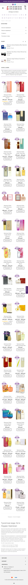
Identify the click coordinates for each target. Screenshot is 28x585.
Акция (3, 41)
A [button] (2, 14)
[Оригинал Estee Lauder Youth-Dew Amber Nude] (7, 143)
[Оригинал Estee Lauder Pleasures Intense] (20, 225)
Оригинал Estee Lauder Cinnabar (7, 371)
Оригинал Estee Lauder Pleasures (8, 289)
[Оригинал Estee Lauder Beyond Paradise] (20, 414)
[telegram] (15, 4)
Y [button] (23, 17)
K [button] (21, 14)
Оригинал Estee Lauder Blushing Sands (20, 397)
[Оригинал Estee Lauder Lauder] (20, 116)
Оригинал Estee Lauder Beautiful (7, 477)
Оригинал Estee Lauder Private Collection (7, 235)
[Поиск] (25, 8)
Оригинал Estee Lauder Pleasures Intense (20, 235)
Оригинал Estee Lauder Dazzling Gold (20, 344)
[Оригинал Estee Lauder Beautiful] (7, 468)
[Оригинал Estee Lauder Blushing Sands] (20, 388)
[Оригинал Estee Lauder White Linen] (7, 171)
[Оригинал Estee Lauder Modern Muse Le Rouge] (20, 86)
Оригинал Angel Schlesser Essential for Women (16, 59)
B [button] (4, 14)
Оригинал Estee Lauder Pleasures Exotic (8, 262)
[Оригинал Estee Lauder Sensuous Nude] (7, 197)
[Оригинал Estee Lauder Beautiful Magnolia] (20, 494)
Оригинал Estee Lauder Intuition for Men (20, 290)
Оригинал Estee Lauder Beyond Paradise (20, 424)
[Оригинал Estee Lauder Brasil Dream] (7, 388)
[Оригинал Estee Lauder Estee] (7, 336)
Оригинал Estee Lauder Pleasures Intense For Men (8, 126)
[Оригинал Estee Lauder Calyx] (20, 362)
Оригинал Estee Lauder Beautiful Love (8, 451)
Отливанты (3, 33)
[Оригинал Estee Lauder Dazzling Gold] (20, 336)
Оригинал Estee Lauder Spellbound (20, 180)
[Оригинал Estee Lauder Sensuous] (20, 197)
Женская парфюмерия (6, 27)
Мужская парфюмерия (6, 30)
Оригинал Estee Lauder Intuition (20, 317)
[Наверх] (14, 583)
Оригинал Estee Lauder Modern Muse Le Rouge (20, 96)
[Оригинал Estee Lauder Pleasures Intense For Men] (7, 116)
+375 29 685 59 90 (15, 7)
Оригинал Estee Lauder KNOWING (7, 317)
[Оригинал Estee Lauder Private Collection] (7, 225)
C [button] (6, 14)
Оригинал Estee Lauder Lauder (20, 125)
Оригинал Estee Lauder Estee (7, 344)
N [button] (2, 17)
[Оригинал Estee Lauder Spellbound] (20, 171)
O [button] (4, 17)
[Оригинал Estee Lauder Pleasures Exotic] (7, 252)
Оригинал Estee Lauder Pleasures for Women (7, 96)
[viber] (13, 4)
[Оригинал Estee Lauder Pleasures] (7, 280)
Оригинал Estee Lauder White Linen (7, 180)
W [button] (19, 17)
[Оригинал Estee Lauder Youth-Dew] (20, 143)
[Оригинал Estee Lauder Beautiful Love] (7, 442)
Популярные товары (5, 36)
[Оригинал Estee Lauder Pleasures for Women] (7, 86)
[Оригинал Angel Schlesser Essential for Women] (3, 61)
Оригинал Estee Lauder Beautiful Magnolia (20, 504)
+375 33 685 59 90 (15, 9)
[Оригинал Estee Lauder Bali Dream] (20, 468)
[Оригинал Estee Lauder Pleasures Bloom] (20, 252)
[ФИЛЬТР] (27, 292)
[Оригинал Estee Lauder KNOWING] (7, 308)
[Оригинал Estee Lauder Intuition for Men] (20, 280)
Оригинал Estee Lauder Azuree (7, 503)
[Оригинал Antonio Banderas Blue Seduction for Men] (3, 47)
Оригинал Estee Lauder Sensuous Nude (8, 207)
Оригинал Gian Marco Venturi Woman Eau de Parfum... (16, 52)
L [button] (23, 14)
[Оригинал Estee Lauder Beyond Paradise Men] (7, 414)
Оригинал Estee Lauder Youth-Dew (20, 152)
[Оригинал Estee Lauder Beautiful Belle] (20, 442)
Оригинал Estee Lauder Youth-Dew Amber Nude (7, 153)
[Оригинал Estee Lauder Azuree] (7, 494)
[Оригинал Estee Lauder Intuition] (20, 308)
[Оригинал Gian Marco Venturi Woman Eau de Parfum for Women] (3, 54)
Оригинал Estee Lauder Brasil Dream (7, 397)
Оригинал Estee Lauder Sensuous (20, 206)
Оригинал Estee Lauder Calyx (20, 371)
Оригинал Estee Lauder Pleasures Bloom (20, 262)
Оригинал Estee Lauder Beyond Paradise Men (7, 424)
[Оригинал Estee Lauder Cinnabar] (7, 362)
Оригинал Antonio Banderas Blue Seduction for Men (17, 45)
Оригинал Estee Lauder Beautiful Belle (20, 451)
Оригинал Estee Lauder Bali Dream (20, 477)
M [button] (25, 14)
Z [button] (25, 17)
